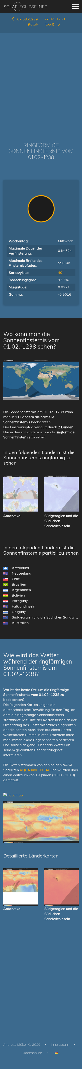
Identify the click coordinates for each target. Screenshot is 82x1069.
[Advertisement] (41, 81)
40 (60, 272)
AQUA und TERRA (35, 770)
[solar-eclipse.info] (25, 7)
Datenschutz (32, 1053)
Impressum (60, 1044)
